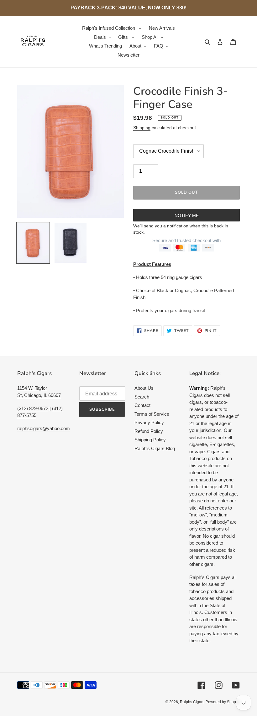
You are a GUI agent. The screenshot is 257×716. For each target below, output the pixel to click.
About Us (144, 388)
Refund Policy (148, 431)
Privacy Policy (149, 422)
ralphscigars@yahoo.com (43, 428)
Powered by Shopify (223, 702)
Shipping (141, 127)
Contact (142, 405)
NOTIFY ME (187, 215)
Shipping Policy (150, 439)
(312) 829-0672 (32, 408)
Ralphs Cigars (192, 702)
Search (141, 396)
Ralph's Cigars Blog (154, 448)
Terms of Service (151, 414)
